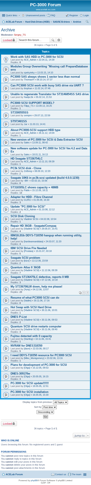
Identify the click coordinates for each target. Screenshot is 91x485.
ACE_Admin (30, 59)
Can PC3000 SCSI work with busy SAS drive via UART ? (47, 85)
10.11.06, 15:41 (43, 339)
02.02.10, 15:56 (39, 180)
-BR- (26, 180)
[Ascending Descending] (45, 412)
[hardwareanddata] (33, 241)
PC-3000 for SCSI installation (29, 392)
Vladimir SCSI (31, 219)
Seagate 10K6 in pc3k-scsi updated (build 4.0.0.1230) (45, 177)
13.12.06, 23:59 (40, 260)
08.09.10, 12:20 (42, 171)
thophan (28, 88)
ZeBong (28, 171)
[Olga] (27, 367)
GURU (27, 200)
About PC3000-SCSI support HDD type (35, 130)
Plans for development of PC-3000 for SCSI (39, 364)
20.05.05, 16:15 (40, 376)
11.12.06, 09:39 (49, 270)
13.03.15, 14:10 (45, 72)
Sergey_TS (20, 34)
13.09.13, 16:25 (44, 106)
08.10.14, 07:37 (44, 79)
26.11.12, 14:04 (46, 133)
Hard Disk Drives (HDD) (37, 21)
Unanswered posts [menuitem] (35, 15)
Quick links (11, 15)
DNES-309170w (20, 373)
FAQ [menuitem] (53, 15)
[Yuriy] (27, 289)
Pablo (27, 190)
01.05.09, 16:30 (41, 200)
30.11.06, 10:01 (49, 310)
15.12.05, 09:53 (40, 367)
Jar (25, 124)
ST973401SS (19, 121)
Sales (27, 142)
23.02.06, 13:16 (55, 358)
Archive (77, 21)
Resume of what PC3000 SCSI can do (35, 297)
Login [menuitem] (86, 15)
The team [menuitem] (76, 474)
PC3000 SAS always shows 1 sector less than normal (45, 76)
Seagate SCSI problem (25, 257)
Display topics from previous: (38, 402)
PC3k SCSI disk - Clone (26, 168)
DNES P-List (19, 316)
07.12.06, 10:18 (50, 280)
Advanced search (59, 40)
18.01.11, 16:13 (40, 154)
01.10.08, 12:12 (47, 209)
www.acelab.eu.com (45, 9)
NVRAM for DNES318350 (26, 345)
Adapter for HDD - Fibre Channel (32, 197)
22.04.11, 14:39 (46, 59)
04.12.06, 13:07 (41, 289)
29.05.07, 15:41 (50, 228)
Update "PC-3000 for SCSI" (28, 206)
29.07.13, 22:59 (42, 115)
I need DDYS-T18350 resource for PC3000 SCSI (41, 355)
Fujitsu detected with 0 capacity (31, 336)
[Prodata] (28, 251)
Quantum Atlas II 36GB (25, 267)
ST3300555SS (19, 112)
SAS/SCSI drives (61, 21)
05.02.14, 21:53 (44, 97)
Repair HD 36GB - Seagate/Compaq (33, 225)
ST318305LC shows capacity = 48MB (34, 187)
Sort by (38, 407)
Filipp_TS (28, 106)
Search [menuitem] (87, 22)
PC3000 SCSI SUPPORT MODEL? (32, 103)
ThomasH (29, 79)
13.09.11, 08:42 (40, 142)
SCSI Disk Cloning (23, 216)
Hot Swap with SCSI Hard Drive (31, 307)
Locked (7, 40)
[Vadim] (27, 300)
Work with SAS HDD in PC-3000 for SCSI (37, 56)
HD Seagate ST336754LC (27, 158)
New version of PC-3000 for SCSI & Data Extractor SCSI (47, 139)
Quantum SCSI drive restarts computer (36, 326)
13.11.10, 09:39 (46, 161)
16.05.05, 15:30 (40, 395)
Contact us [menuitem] (60, 474)
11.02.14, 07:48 (42, 88)
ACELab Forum (14, 21)
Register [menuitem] (73, 15)
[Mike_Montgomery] (34, 358)
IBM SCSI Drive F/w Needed (29, 248)
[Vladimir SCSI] (31, 228)
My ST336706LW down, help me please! (36, 286)
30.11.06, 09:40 (49, 329)
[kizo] (26, 260)
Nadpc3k (28, 97)
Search (53, 40)
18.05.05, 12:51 (40, 386)
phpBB (34, 480)
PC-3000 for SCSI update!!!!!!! (30, 383)
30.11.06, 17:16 (42, 300)
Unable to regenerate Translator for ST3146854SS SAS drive (50, 94)
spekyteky (29, 72)
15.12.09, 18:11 (40, 190)
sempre (28, 115)
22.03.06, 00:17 (41, 348)
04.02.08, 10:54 (48, 219)
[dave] (27, 348)
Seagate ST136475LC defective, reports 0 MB (40, 277)
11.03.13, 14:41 (38, 124)
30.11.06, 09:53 (49, 319)
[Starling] (28, 339)
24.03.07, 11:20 (53, 241)
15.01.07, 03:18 (44, 251)
